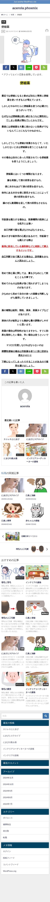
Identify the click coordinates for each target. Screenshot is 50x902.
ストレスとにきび (11, 729)
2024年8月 (7, 797)
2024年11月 (8, 778)
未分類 (6, 831)
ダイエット (8, 818)
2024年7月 (7, 804)
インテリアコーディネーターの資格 (18, 749)
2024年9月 (7, 791)
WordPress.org (9, 871)
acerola (25, 406)
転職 (3, 22)
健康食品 (7, 824)
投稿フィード (9, 858)
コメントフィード (11, 864)
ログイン (7, 851)
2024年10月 (8, 784)
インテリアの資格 (11, 755)
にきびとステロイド (12, 736)
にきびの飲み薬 (10, 742)
